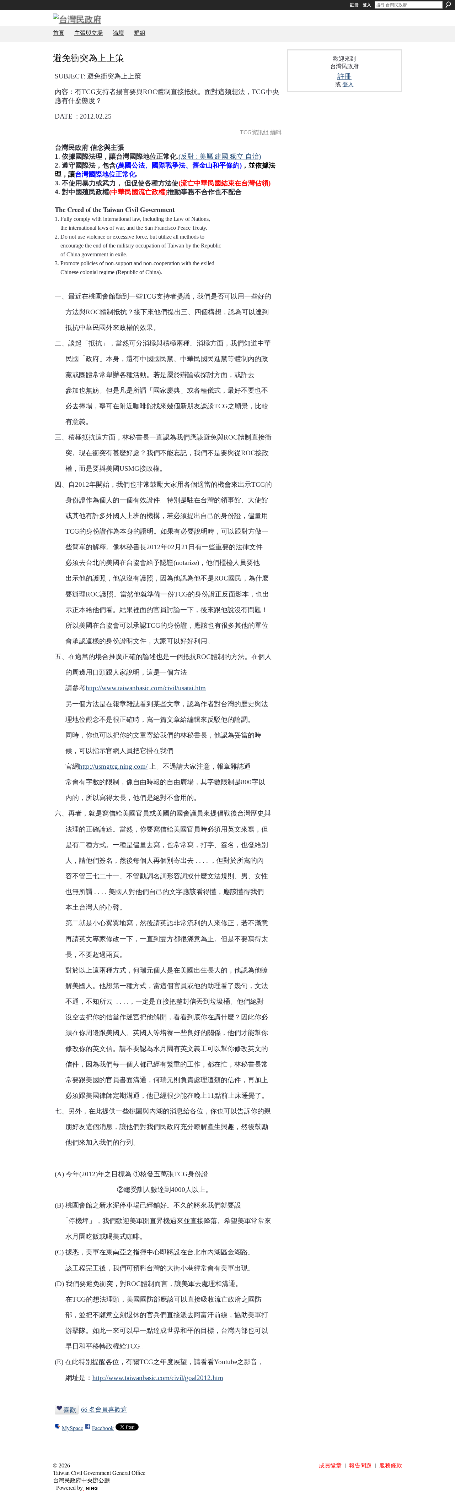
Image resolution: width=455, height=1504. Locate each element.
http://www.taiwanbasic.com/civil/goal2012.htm (157, 1378)
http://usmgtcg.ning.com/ (113, 766)
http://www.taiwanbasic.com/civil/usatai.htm (146, 688)
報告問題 (360, 1465)
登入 (367, 4)
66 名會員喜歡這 (104, 1409)
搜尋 (448, 4)
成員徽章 (330, 1465)
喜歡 (69, 1409)
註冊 (354, 4)
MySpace (72, 1428)
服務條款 (390, 1465)
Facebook (103, 1428)
